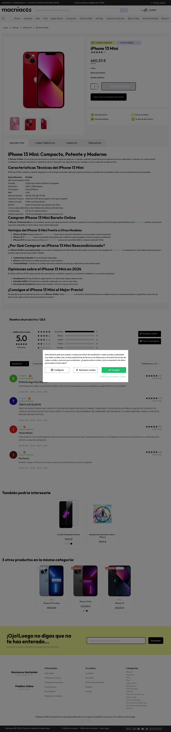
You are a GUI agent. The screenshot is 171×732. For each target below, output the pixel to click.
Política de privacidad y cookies (113, 376)
